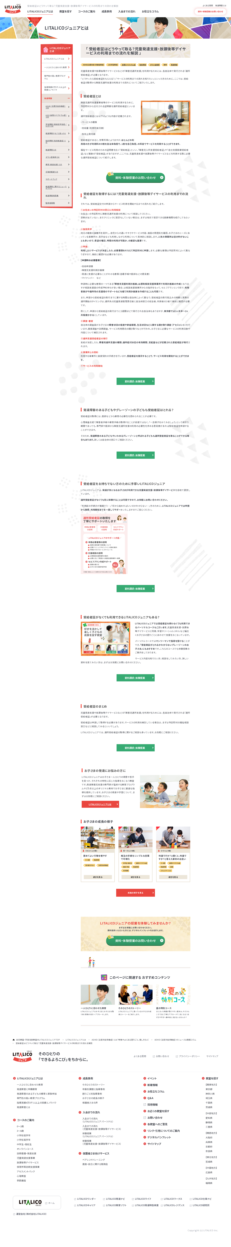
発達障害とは (220, 5)
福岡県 (209, 1183)
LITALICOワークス (173, 1198)
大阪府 (209, 1137)
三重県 (209, 1126)
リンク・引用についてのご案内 (163, 1130)
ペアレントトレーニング (93, 1159)
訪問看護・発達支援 (26, 1153)
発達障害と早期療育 (27, 1089)
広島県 (209, 1172)
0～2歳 (20, 1126)
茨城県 (209, 1107)
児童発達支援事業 (26, 1158)
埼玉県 (209, 1098)
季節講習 (21, 1180)
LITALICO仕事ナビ (202, 1198)
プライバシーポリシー (189, 1056)
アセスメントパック (26, 1171)
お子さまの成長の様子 (93, 1098)
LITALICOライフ (143, 1198)
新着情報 (152, 1085)
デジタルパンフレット (159, 1137)
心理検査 (21, 1176)
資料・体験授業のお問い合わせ (135, 177)
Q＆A (150, 1098)
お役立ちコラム (155, 1091)
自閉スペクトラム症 (128, 65)
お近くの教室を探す (158, 1111)
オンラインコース (25, 1148)
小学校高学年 (23, 1139)
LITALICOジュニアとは (100, 804)
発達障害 (174, 65)
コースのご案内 (25, 1120)
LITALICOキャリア (86, 1205)
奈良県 (209, 1151)
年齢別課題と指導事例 (93, 1089)
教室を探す (212, 1078)
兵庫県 (209, 1142)
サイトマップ (212, 1056)
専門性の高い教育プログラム (31, 1098)
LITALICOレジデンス (174, 1205)
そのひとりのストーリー (93, 1084)
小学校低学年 (23, 1135)
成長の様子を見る (135, 892)
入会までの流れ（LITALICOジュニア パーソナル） (97, 1120)
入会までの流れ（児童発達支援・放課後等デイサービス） (101, 1127)
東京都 (209, 1089)
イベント (152, 1078)
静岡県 (209, 1122)
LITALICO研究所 (201, 1205)
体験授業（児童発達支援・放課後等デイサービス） (101, 1142)
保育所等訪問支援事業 (28, 1166)
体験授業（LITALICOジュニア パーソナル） (97, 1135)
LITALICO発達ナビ (115, 1198)
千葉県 (209, 1102)
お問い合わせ (162, 1056)
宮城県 (209, 1161)
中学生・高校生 (24, 1144)
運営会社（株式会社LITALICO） (31, 1214)
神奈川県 (210, 1093)
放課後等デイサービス (28, 1162)
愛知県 (209, 1117)
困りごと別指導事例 (92, 1093)
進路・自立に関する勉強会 (95, 1164)
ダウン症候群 (154, 65)
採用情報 (152, 1104)
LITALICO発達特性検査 (147, 1205)
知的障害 (143, 65)
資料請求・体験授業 (135, 381)
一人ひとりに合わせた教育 (30, 1084)
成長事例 (88, 1078)
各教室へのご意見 (157, 1124)
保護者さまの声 (90, 1102)
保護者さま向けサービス (96, 1153)
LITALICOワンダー (86, 1198)
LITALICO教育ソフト (116, 1205)
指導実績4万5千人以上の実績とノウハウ (36, 1102)
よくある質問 (208, 5)
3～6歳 (20, 1130)
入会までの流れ (91, 1112)
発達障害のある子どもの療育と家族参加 (37, 1093)
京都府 (209, 1146)
